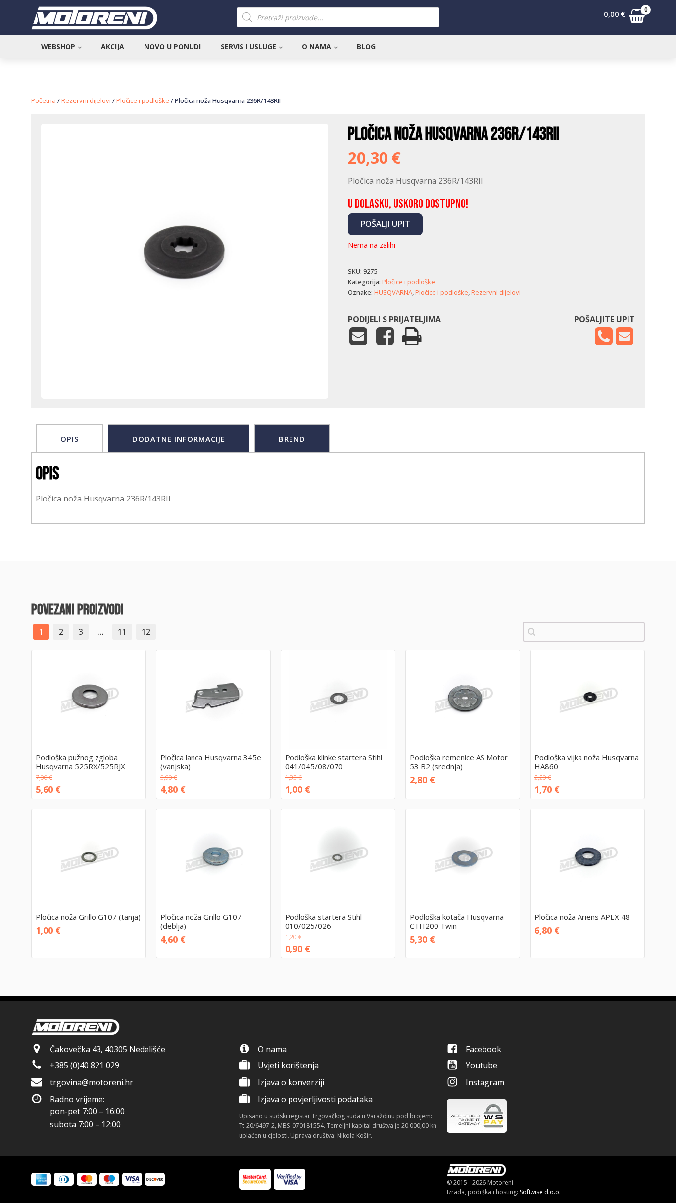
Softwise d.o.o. (540, 1192)
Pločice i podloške (142, 100)
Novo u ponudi (172, 46)
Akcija (112, 46)
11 (122, 631)
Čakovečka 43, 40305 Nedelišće (107, 1049)
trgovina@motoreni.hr (91, 1082)
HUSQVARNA (393, 292)
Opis (69, 439)
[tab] (69, 438)
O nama (316, 46)
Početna (43, 100)
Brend (292, 439)
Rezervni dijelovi (86, 100)
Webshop (58, 46)
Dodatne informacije (178, 439)
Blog (366, 46)
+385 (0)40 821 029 (84, 1065)
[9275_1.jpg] (184, 368)
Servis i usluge (248, 46)
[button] (624, 18)
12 (146, 631)
